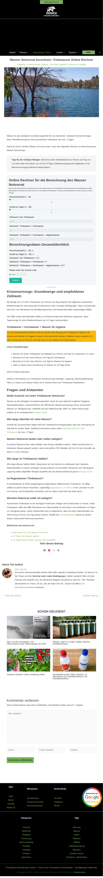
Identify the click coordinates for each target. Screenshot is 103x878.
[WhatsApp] (54, 550)
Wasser (45, 64)
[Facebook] (45, 550)
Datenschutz (80, 872)
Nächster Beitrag (92, 595)
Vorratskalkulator (67, 515)
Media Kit (11, 807)
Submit (15, 280)
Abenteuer (26, 857)
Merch (11, 800)
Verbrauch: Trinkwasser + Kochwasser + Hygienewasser (34, 235)
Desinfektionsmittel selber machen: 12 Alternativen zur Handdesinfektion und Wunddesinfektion (70, 676)
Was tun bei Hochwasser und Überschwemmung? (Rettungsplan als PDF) (26, 643)
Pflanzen (77, 838)
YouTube (58, 798)
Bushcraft (26, 831)
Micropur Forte (85, 472)
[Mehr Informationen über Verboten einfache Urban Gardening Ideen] (28, 660)
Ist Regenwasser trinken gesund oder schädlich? (34, 540)
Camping (26, 850)
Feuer (76, 835)
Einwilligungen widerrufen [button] (86, 867)
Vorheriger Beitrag (11, 595)
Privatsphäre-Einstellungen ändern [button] (21, 867)
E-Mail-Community (35, 802)
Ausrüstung (26, 838)
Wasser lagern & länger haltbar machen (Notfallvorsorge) (71, 643)
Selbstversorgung (77, 846)
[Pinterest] (49, 550)
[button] (51, 2)
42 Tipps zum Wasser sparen (26, 536)
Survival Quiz (33, 798)
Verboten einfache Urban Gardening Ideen (26, 674)
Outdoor (26, 853)
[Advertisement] (51, 34)
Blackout (76, 850)
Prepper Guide (40, 412)
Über (11, 796)
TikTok (57, 806)
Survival (26, 827)
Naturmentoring (26, 842)
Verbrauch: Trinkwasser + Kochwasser (26, 226)
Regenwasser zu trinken (61, 488)
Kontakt (11, 804)
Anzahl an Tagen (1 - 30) (20, 207)
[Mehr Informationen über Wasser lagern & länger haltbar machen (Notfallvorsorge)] (74, 627)
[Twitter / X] (58, 550)
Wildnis (77, 842)
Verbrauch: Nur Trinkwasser (21, 217)
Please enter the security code (22, 270)
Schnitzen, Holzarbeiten (76, 857)
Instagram (58, 802)
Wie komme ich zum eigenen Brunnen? (30, 532)
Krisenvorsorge (33, 64)
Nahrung (76, 827)
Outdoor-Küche (77, 853)
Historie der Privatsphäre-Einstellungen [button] (55, 867)
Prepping (21, 64)
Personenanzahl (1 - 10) (20, 197)
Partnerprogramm (35, 806)
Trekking (26, 846)
